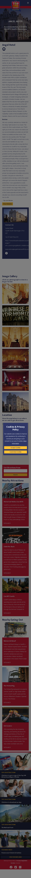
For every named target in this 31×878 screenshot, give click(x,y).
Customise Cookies (15, 452)
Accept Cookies (15, 447)
